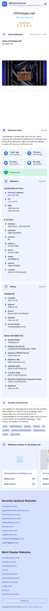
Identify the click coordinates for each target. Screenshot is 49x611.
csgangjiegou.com (10, 542)
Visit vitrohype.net (24, 17)
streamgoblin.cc (9, 566)
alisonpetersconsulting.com (18, 473)
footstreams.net (9, 574)
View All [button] (44, 130)
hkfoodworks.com (10, 578)
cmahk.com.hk (9, 562)
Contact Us (24, 601)
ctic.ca (5, 570)
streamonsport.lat (10, 594)
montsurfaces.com (11, 558)
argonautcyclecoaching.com (15, 510)
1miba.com (7, 586)
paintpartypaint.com (11, 518)
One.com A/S (13, 195)
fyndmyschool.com (11, 514)
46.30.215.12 (12, 202)
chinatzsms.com (9, 506)
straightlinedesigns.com (13, 538)
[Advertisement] (24, 52)
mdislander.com (9, 534)
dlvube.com (7, 526)
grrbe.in (5, 590)
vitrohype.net (40, 139)
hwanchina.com (9, 530)
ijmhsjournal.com (10, 582)
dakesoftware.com (10, 522)
